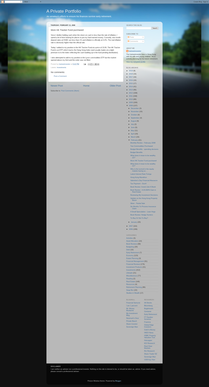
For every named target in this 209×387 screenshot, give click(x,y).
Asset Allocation (132, 241)
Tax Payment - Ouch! (138, 184)
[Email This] (89, 64)
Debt (128, 250)
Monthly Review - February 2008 (142, 143)
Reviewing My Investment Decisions (144, 195)
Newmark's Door (132, 318)
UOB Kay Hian (149, 360)
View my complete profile (135, 62)
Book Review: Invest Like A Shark (143, 187)
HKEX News (148, 333)
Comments (133, 41)
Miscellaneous (131, 276)
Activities (129, 238)
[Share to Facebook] (96, 64)
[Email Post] (84, 64)
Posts (131, 37)
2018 (131, 74)
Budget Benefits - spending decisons (144, 149)
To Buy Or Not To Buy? (139, 218)
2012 (131, 93)
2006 (131, 229)
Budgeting (130, 247)
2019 (131, 71)
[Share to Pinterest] (98, 64)
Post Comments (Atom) (70, 91)
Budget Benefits (136, 152)
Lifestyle (129, 273)
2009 (131, 102)
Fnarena (147, 322)
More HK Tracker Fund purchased (143, 161)
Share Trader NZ (150, 354)
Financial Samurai (133, 303)
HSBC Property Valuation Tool (150, 336)
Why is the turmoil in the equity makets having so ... (142, 170)
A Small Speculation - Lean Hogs (142, 212)
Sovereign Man (132, 327)
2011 (131, 96)
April (133, 134)
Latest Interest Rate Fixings (140, 174)
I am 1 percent (131, 306)
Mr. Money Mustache (130, 309)
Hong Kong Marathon (138, 177)
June (133, 127)
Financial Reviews (133, 264)
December (135, 108)
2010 (131, 99)
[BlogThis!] (91, 64)
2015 (131, 83)
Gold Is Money (149, 330)
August (134, 121)
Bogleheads (148, 308)
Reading (129, 279)
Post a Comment (60, 76)
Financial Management (135, 261)
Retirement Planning (134, 287)
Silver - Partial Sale (137, 203)
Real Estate (130, 281)
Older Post (115, 85)
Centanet (147, 311)
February (134, 140)
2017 (131, 77)
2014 (131, 86)
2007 (131, 226)
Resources (130, 284)
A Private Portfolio (63, 11)
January (134, 222)
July (132, 124)
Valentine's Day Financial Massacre (143, 180)
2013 (131, 90)
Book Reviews (131, 244)
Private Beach (131, 321)
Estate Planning (132, 258)
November (135, 111)
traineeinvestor (135, 51)
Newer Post (57, 85)
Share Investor (132, 324)
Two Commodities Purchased (141, 146)
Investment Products (134, 267)
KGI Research (149, 343)
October (134, 115)
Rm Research (149, 351)
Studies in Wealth (133, 293)
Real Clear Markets (148, 347)
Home (86, 85)
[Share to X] (93, 64)
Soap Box (130, 290)
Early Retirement (132, 252)
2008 (131, 105)
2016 (131, 80)
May (133, 130)
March (133, 137)
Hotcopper (148, 340)
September (135, 118)
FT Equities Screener (148, 318)
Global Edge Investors (149, 326)
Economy (129, 255)
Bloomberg (148, 306)
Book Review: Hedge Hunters (141, 215)
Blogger (118, 381)
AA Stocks (148, 303)
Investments (61, 67)
